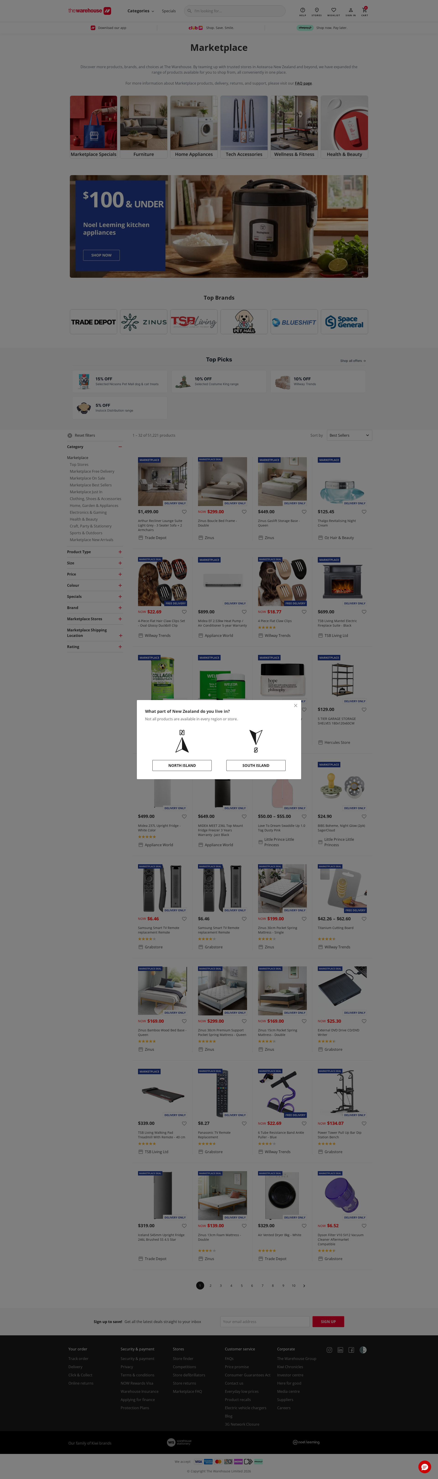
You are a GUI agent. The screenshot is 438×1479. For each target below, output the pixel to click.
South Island (255, 765)
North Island (182, 765)
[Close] (295, 705)
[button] (424, 1467)
